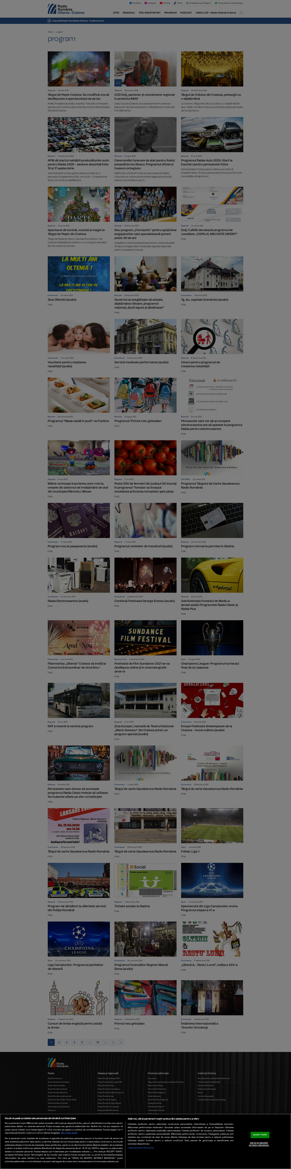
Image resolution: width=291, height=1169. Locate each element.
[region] (145, 1141)
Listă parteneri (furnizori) (141, 1148)
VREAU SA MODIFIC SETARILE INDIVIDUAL (259, 1144)
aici (91, 1152)
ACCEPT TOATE (260, 1135)
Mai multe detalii (69, 1133)
